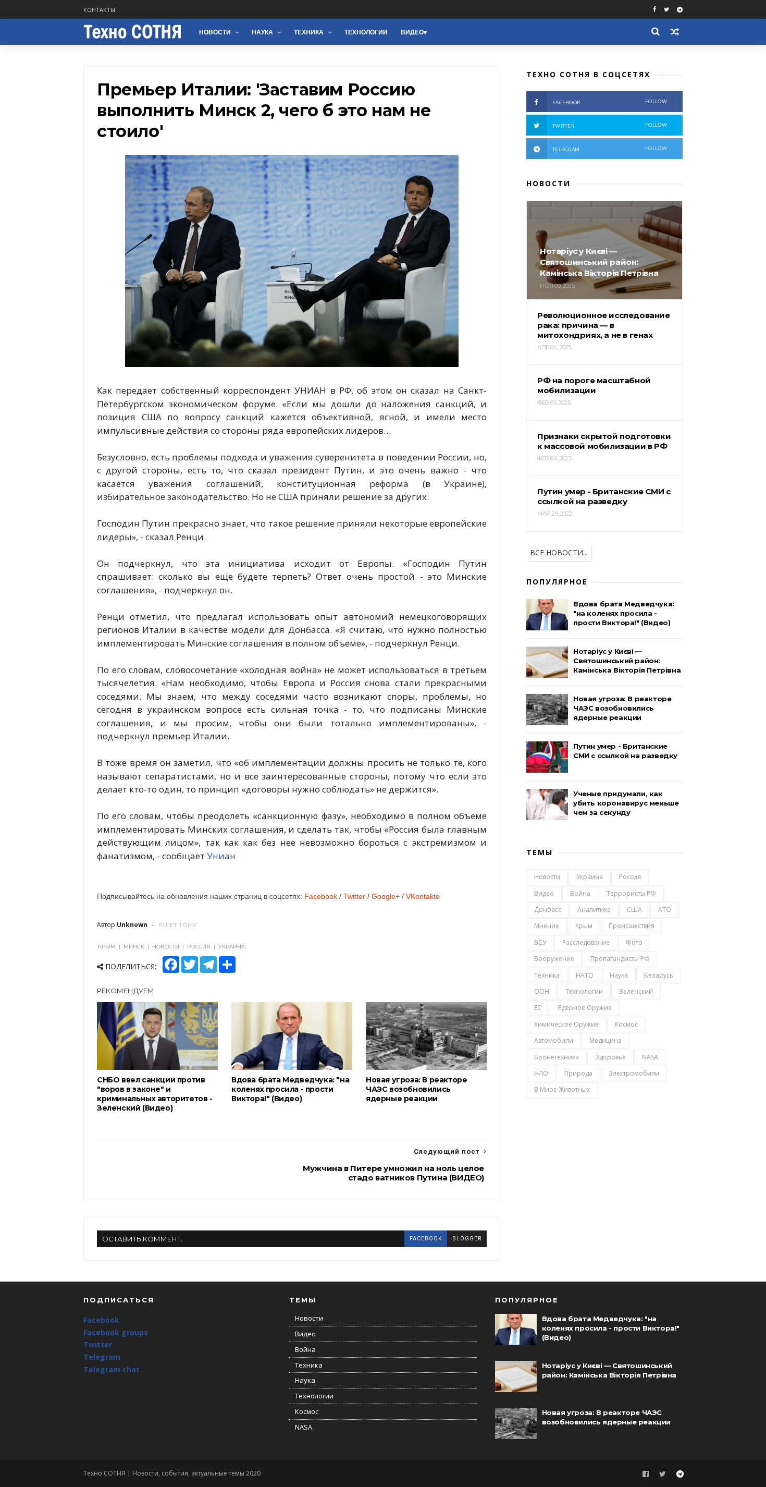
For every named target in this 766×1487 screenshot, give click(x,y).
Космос (626, 1024)
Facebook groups (115, 1332)
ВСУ (540, 942)
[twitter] (666, 9)
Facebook (320, 896)
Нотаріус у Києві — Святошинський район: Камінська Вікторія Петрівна (627, 660)
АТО (664, 909)
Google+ (386, 896)
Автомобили (553, 1040)
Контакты (99, 10)
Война (580, 893)
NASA (650, 1057)
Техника (309, 32)
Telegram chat (111, 1369)
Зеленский (636, 991)
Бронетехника (556, 1057)
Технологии (366, 32)
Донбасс (547, 909)
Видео (412, 32)
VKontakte (423, 896)
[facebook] (654, 9)
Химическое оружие (566, 1024)
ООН (541, 991)
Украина (589, 876)
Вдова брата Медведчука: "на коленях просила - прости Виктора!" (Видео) (290, 1089)
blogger (466, 1238)
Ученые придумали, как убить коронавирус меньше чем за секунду (625, 802)
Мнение (546, 925)
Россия (630, 876)
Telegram (101, 1357)
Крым (583, 925)
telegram (609, 148)
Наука (262, 32)
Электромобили (634, 1073)
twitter (609, 125)
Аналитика (594, 909)
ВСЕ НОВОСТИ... (559, 552)
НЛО (541, 1073)
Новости (215, 32)
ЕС (537, 1007)
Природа (578, 1073)
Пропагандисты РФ (620, 958)
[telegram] (680, 9)
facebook (426, 1238)
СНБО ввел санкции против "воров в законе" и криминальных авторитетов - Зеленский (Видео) (155, 1094)
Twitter (354, 896)
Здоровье (610, 1057)
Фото (634, 942)
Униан (221, 856)
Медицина (605, 1040)
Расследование (586, 942)
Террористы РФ (631, 893)
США (634, 909)
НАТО (585, 975)
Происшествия (631, 925)
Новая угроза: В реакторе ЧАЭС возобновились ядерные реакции (416, 1089)
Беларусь (658, 975)
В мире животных (562, 1089)
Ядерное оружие (585, 1007)
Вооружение (554, 958)
